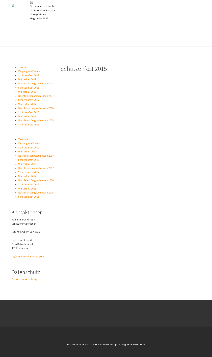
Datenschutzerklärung (24, 279)
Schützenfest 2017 (28, 99)
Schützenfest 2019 (28, 75)
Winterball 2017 (27, 104)
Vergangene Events (29, 71)
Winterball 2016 (27, 116)
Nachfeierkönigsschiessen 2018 (36, 83)
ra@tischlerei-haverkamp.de (28, 256)
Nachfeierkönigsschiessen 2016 (36, 108)
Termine (23, 67)
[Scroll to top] (201, 346)
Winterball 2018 (27, 91)
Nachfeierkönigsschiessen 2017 (36, 95)
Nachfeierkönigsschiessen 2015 (36, 120)
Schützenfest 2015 (28, 124)
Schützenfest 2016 (28, 112)
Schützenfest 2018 (28, 87)
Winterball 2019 (27, 79)
